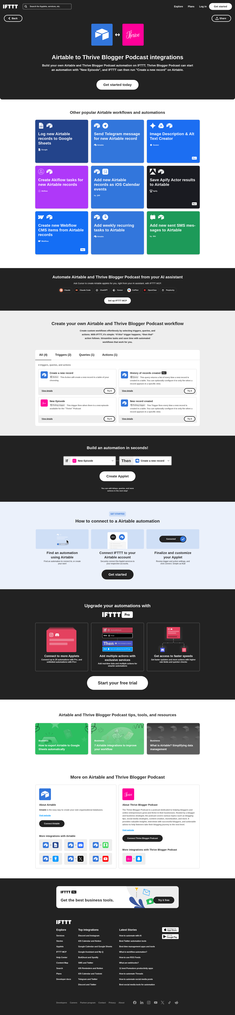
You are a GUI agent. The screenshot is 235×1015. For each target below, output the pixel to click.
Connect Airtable (52, 824)
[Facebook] (135, 1003)
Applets (60, 947)
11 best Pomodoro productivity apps (136, 968)
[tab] (43, 355)
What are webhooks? (129, 963)
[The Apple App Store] (170, 930)
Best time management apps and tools (137, 947)
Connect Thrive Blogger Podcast (142, 838)
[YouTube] (155, 1003)
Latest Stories (128, 929)
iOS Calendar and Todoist (90, 974)
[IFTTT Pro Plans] (164, 373)
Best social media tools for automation (137, 985)
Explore (178, 6)
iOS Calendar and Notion (89, 941)
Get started (220, 6)
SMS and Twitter (85, 963)
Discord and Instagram (88, 936)
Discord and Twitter (87, 985)
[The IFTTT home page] (10, 6)
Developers (61, 1003)
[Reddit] (176, 1003)
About (121, 1003)
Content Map (62, 963)
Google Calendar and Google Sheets (95, 947)
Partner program (87, 1003)
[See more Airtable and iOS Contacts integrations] (100, 845)
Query (135, 377)
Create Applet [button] (117, 476)
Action (55, 377)
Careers (73, 1003)
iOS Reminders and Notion (90, 968)
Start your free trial (117, 682)
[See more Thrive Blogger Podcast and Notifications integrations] (133, 859)
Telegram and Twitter (87, 979)
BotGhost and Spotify (88, 957)
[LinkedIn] (142, 1003)
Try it (109, 391)
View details (47, 391)
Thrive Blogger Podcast (115, 57)
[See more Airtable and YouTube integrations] (100, 859)
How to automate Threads (131, 974)
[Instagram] (149, 1003)
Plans (191, 6)
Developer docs (63, 979)
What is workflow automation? (133, 952)
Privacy (112, 1003)
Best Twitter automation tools (132, 941)
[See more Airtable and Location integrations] (50, 859)
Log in (203, 6)
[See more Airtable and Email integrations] (75, 845)
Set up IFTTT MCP (117, 300)
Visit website (45, 815)
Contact (102, 1003)
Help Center (61, 957)
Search (59, 968)
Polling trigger (59, 405)
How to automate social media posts (136, 979)
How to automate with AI (130, 936)
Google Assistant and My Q (90, 952)
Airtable (63, 57)
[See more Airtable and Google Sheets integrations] (50, 845)
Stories (59, 941)
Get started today (117, 85)
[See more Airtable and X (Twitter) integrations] (75, 859)
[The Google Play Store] (170, 937)
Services (60, 936)
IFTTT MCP (61, 952)
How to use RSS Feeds (130, 957)
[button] (118, 574)
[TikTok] (169, 1003)
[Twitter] (162, 1003)
